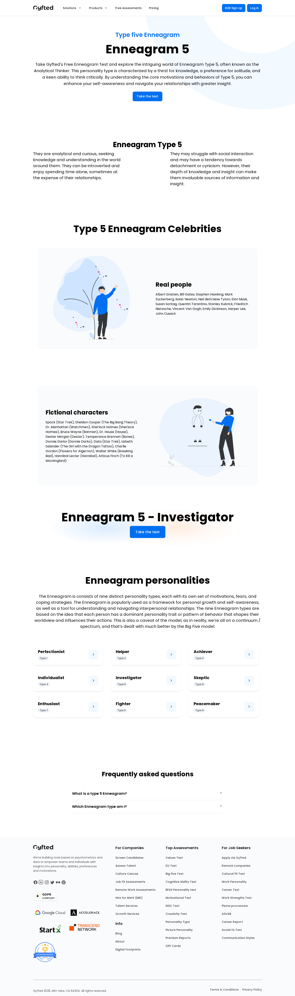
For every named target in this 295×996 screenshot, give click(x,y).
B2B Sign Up (233, 8)
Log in (254, 8)
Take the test (147, 96)
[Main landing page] (45, 8)
